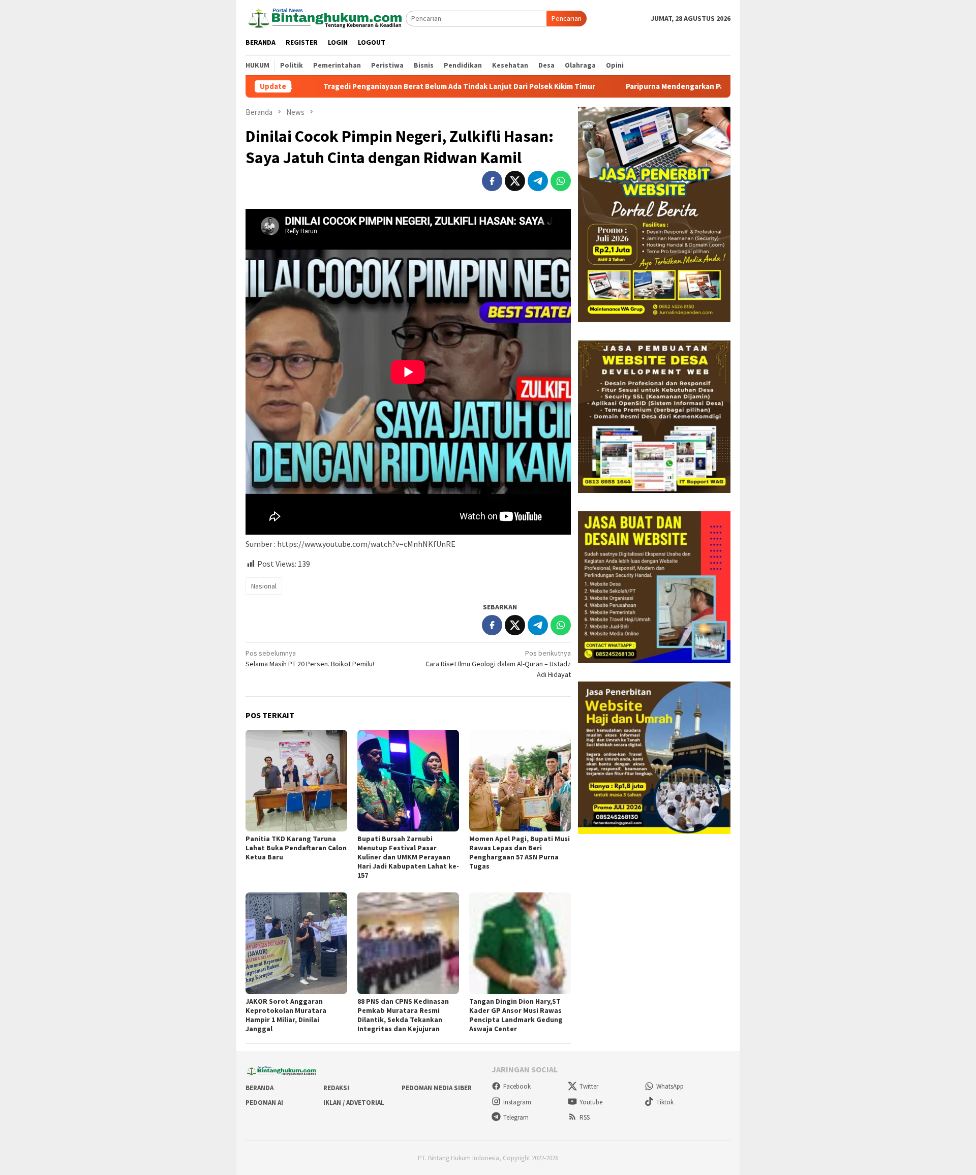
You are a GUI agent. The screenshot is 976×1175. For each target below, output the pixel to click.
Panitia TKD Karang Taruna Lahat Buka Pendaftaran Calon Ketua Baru (296, 847)
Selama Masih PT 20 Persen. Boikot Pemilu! (310, 658)
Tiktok (665, 1102)
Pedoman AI (264, 1102)
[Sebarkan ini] (492, 181)
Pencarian (567, 18)
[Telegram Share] (538, 181)
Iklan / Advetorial (353, 1102)
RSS (585, 1117)
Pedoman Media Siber (437, 1088)
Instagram (517, 1102)
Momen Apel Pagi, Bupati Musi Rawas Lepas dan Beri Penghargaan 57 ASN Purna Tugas (519, 852)
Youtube (591, 1102)
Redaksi (336, 1088)
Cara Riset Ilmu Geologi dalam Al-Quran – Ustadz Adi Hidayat (498, 663)
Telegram (516, 1117)
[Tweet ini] (515, 181)
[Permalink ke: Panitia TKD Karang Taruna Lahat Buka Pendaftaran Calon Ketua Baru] (296, 780)
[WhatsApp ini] (561, 181)
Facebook (517, 1086)
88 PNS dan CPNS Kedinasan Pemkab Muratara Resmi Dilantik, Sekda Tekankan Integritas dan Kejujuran (403, 1015)
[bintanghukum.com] (326, 17)
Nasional (264, 586)
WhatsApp (670, 1086)
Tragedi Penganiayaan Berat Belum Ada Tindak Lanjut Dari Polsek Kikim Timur (389, 86)
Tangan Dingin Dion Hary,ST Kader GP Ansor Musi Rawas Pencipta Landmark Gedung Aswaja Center (516, 1015)
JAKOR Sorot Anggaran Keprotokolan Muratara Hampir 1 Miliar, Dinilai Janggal (286, 1015)
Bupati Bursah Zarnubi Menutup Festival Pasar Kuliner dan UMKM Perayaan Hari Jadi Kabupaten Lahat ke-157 (408, 857)
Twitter (589, 1086)
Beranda (259, 1088)
